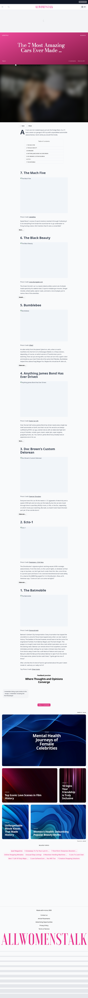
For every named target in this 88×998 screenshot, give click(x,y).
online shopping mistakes (13, 855)
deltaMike (32, 217)
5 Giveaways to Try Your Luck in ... (37, 851)
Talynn (4, 61)
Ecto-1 (29, 159)
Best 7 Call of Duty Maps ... (18, 858)
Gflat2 (31, 345)
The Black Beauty (32, 148)
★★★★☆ (83, 35)
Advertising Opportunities (44, 922)
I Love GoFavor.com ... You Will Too (43, 858)
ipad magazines (17, 851)
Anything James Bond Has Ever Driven (37, 153)
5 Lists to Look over (76, 855)
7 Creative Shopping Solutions (69, 858)
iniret (84, 712)
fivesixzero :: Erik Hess (36, 562)
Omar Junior (36, 669)
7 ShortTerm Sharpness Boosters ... (64, 851)
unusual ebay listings (34, 855)
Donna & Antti (33, 630)
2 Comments (72, 61)
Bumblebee (30, 150)
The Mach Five (31, 145)
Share (30, 126)
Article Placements (44, 919)
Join (85, 7)
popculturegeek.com (36, 282)
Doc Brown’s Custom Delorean (36, 156)
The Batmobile (31, 162)
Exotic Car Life (33, 421)
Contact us (44, 915)
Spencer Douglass (35, 496)
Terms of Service (44, 929)
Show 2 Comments (44, 705)
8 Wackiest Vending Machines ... (55, 855)
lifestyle (5, 35)
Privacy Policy (44, 925)
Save (23, 126)
